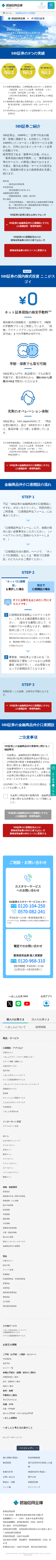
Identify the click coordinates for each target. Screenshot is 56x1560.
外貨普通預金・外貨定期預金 (14, 1279)
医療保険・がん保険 (10, 1201)
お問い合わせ (9, 1477)
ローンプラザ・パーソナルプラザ (18, 1413)
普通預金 (6, 1283)
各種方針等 (8, 1472)
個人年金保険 (8, 1205)
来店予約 (6, 1071)
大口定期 (6, 1302)
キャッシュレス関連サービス (14, 1098)
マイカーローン (9, 1145)
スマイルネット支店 (10, 1126)
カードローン (8, 1168)
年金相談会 (7, 1107)
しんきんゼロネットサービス (14, 1102)
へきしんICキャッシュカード (14, 1075)
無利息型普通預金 (10, 1292)
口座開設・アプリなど (13, 1048)
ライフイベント (10, 1400)
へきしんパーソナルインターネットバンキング (21, 1084)
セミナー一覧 (8, 1368)
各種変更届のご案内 (10, 1377)
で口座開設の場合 (41, 587)
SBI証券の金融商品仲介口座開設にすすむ (29, 224)
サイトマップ (34, 1487)
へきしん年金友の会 (10, 1111)
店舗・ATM (8, 1404)
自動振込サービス (10, 1089)
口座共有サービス (10, 1066)
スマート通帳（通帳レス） (13, 1062)
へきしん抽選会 (10, 1418)
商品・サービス (11, 1038)
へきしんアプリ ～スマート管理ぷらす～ (18, 1057)
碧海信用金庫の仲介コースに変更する (28, 250)
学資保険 (6, 1214)
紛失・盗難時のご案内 (11, 1382)
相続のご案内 (8, 1386)
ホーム (9, 13)
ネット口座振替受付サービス (14, 1080)
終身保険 (6, 1210)
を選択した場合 (14, 585)
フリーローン (8, 1159)
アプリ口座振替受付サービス (14, 1336)
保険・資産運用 (10, 1187)
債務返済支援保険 (10, 1228)
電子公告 (32, 1477)
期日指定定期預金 (10, 1306)
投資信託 (6, 1192)
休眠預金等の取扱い (37, 1472)
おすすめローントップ (11, 1141)
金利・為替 (8, 1390)
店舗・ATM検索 (9, 1409)
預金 (5, 1256)
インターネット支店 (12, 1121)
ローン (6, 1136)
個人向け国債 (8, 1237)
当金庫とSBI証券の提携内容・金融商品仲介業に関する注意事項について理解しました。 (31, 798)
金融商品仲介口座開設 (11, 1246)
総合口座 (6, 1265)
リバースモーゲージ (10, 1172)
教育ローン (7, 1154)
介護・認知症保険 (10, 1232)
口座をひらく (8, 1052)
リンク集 (7, 1487)
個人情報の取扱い (11, 1457)
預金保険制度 (34, 1457)
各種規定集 (33, 1482)
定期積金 (6, 1274)
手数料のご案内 (10, 1395)
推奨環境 (7, 1463)
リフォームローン (10, 1163)
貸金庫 (5, 1093)
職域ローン (7, 1177)
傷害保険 (6, 1219)
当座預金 (6, 1288)
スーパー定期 (8, 1270)
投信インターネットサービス (14, 1242)
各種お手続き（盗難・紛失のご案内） (20, 1372)
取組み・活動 (9, 1482)
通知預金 (6, 1297)
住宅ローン (7, 1150)
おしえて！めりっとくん (12, 1437)
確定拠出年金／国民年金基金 (14, 1196)
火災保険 (6, 1223)
